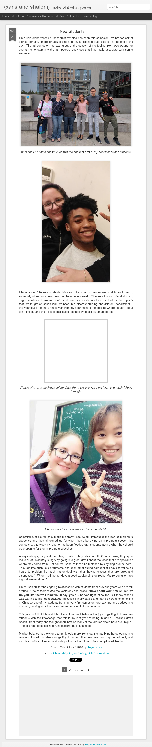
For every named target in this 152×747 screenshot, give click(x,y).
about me (18, 16)
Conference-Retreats (40, 16)
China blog (73, 16)
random (104, 653)
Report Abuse (99, 744)
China (57, 653)
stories (60, 16)
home (5, 16)
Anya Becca (94, 647)
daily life (67, 653)
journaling (80, 653)
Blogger (88, 744)
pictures (93, 653)
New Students (72, 31)
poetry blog (90, 16)
